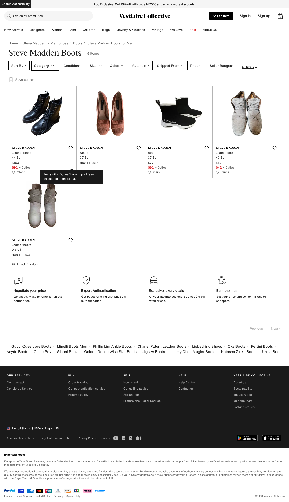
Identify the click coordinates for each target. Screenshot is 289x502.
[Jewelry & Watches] (148, 30)
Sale (193, 30)
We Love (176, 30)
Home (13, 43)
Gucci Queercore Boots (31, 346)
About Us (210, 30)
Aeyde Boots (17, 351)
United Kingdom (24, 496)
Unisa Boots (272, 351)
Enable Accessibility (16, 4)
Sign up (264, 16)
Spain (69, 496)
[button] (280, 16)
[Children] (98, 30)
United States (43, 496)
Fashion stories (244, 407)
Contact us (186, 388)
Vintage (157, 30)
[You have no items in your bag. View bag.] (280, 16)
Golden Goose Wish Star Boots (110, 351)
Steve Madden (34, 43)
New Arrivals (13, 30)
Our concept (15, 382)
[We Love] (186, 30)
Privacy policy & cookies (94, 438)
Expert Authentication (98, 290)
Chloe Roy (42, 351)
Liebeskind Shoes (207, 346)
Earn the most (227, 290)
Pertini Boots (262, 346)
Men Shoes (59, 43)
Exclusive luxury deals (166, 290)
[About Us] (220, 30)
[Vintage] (166, 30)
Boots (78, 43)
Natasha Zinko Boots (238, 351)
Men (72, 30)
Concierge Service (19, 388)
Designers (37, 30)
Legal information (52, 438)
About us (240, 382)
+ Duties (24, 167)
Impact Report (243, 395)
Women (57, 30)
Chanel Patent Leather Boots (162, 346)
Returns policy (78, 395)
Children (89, 30)
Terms (70, 438)
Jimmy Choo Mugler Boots (193, 351)
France (8, 496)
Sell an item (221, 16)
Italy (78, 496)
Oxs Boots (236, 346)
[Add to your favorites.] (70, 148)
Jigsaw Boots (153, 351)
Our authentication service (86, 388)
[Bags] (113, 30)
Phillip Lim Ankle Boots (112, 346)
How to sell (131, 382)
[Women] (66, 30)
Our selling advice (135, 388)
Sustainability (243, 388)
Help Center (186, 382)
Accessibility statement (22, 438)
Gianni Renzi (67, 351)
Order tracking (78, 382)
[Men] (79, 30)
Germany (58, 496)
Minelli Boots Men (72, 346)
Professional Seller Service (142, 401)
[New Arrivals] (26, 30)
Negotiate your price (30, 290)
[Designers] (48, 30)
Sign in (245, 16)
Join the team (243, 401)
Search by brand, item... (29, 16)
